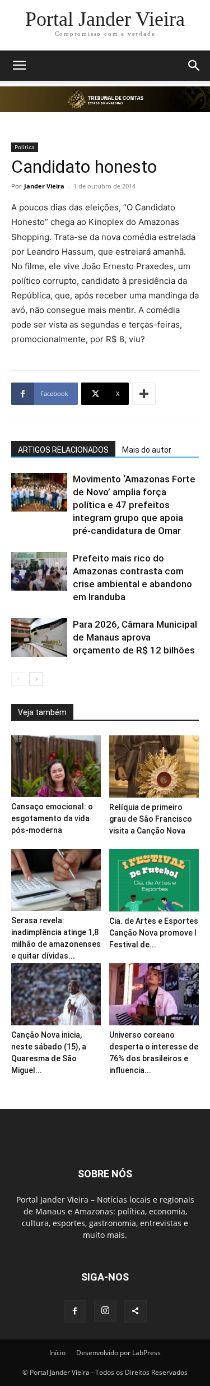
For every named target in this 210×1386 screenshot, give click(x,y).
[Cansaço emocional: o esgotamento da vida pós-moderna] (56, 766)
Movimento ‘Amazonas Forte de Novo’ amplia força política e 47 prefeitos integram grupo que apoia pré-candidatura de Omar (134, 504)
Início (57, 1352)
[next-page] (36, 679)
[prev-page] (18, 679)
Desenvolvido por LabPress (118, 1352)
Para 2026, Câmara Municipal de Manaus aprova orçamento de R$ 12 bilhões (135, 637)
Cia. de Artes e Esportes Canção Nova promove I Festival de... (153, 933)
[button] (19, 65)
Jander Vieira (44, 186)
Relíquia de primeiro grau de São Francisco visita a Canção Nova (150, 819)
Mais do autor (146, 449)
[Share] (135, 1311)
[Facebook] (75, 1311)
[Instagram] (105, 1311)
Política (25, 147)
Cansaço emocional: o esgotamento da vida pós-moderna (52, 818)
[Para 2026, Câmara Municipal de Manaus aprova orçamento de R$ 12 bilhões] (39, 637)
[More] (144, 394)
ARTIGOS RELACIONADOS (63, 449)
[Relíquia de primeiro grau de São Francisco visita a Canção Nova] (154, 766)
